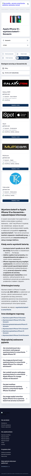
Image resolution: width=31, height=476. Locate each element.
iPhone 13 (22, 9)
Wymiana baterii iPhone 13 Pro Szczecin (15, 329)
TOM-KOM (6, 187)
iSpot (4, 124)
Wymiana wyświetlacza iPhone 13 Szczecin (13, 332)
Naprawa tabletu (5, 436)
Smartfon (12, 9)
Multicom (6, 155)
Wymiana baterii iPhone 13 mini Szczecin (16, 335)
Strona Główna (4, 9)
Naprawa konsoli (5, 440)
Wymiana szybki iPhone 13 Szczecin (14, 318)
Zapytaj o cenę (15, 105)
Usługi (2, 442)
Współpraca (4, 423)
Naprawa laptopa (5, 438)
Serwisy (3, 444)
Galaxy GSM (6, 92)
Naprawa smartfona (5, 434)
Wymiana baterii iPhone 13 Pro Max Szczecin (14, 321)
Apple (17, 9)
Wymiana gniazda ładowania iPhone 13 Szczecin (15, 325)
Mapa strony (4, 456)
